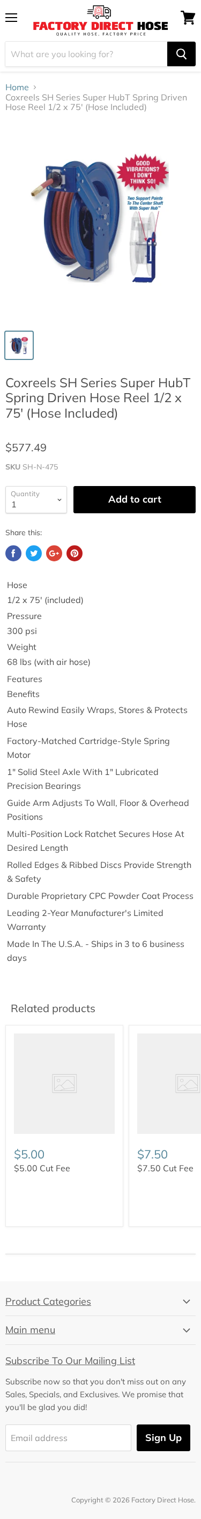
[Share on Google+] (54, 553)
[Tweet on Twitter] (34, 553)
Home (17, 87)
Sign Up (163, 1437)
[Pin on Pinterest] (74, 553)
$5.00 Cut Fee (42, 1168)
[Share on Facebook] (13, 553)
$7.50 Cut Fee (165, 1168)
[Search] (181, 54)
